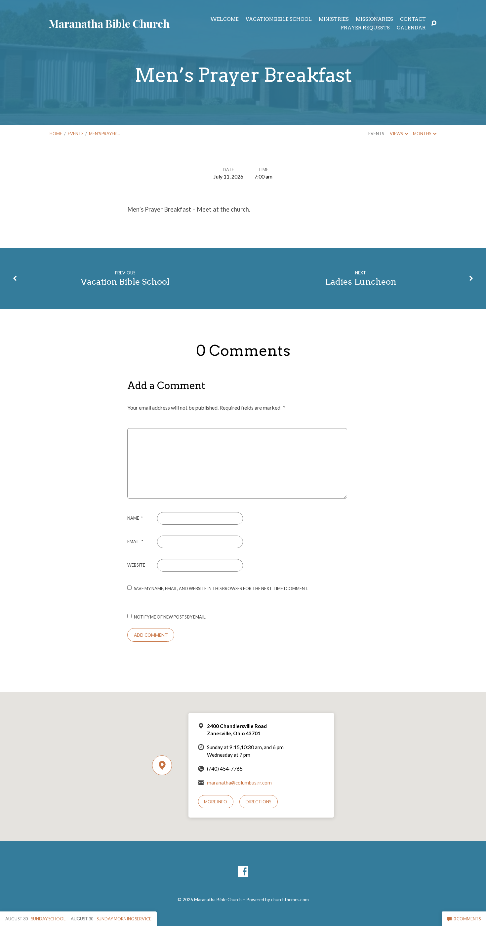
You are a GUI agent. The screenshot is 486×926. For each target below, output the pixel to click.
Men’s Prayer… (104, 133)
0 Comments (467, 918)
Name (135, 518)
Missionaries (374, 19)
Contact (413, 19)
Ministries (334, 19)
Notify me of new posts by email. (170, 617)
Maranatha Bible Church (109, 23)
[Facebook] (243, 871)
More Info (215, 801)
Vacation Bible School (279, 19)
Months (422, 133)
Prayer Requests (365, 27)
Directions (258, 801)
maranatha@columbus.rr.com (239, 782)
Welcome (224, 19)
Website (136, 565)
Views (396, 133)
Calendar (411, 27)
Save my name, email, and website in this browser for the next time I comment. (221, 588)
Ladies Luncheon (360, 281)
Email (135, 541)
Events (75, 133)
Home (56, 133)
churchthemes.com (290, 899)
